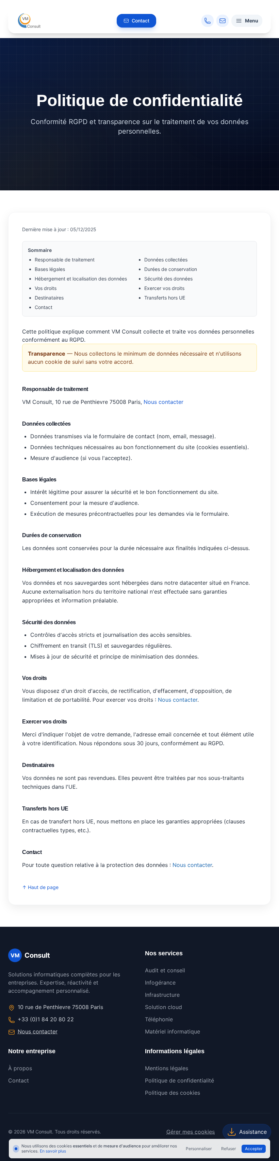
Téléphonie (159, 1019)
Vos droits (45, 288)
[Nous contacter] (222, 21)
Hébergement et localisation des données (81, 278)
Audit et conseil (165, 970)
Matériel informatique (172, 1031)
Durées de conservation (170, 269)
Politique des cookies (172, 1092)
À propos (20, 1068)
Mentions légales (166, 1068)
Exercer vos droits (164, 288)
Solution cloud (163, 1007)
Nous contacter (163, 401)
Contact (43, 307)
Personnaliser (199, 1148)
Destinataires (49, 298)
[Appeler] (207, 21)
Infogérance (160, 982)
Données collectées (165, 259)
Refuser (228, 1148)
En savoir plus (53, 1151)
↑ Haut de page (40, 887)
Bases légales (50, 269)
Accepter (253, 1148)
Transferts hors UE (164, 298)
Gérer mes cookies (190, 1131)
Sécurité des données (168, 278)
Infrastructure (162, 994)
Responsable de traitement (65, 259)
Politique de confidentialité (179, 1080)
